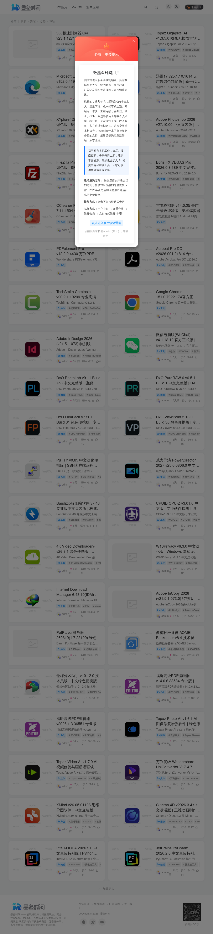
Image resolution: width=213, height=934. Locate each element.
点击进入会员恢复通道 (106, 223)
